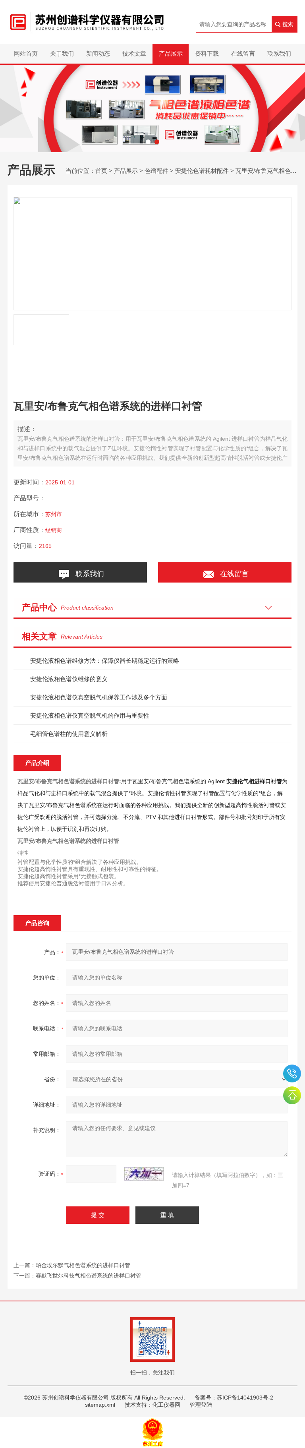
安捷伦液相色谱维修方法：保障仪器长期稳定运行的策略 (104, 660)
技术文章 (134, 53)
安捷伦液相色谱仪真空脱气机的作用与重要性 (89, 715)
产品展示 (171, 53)
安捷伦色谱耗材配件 (202, 170)
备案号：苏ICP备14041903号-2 (234, 1397)
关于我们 (62, 53)
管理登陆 (201, 1405)
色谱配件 (156, 170)
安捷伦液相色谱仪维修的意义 (69, 679)
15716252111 (292, 1073)
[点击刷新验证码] (144, 1174)
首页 (101, 170)
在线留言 (243, 53)
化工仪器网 (166, 1405)
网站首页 (26, 53)
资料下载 (207, 53)
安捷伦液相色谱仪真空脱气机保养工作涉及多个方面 (98, 697)
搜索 (287, 24)
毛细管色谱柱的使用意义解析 (69, 733)
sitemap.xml (100, 1405)
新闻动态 (98, 53)
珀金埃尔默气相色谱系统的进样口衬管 (83, 1265)
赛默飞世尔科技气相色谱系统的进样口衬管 (88, 1275)
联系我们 (279, 53)
